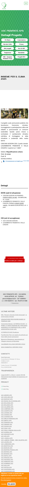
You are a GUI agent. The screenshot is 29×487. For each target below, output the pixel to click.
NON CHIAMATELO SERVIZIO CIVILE (11, 347)
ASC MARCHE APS (6, 448)
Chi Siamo (7, 40)
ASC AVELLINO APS (7, 397)
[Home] (5, 6)
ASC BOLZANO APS (7, 405)
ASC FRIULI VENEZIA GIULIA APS (11, 430)
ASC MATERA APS (6, 452)
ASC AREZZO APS (6, 395)
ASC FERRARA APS (7, 422)
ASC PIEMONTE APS (12, 30)
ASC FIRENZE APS (6, 424)
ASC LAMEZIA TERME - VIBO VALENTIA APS (14, 440)
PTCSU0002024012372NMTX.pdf (14, 161)
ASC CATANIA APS (6, 413)
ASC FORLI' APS (6, 428)
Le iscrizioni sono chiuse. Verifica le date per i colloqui (14, 259)
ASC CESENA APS (6, 415)
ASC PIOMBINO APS (7, 463)
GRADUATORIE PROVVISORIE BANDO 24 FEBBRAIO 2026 (13, 320)
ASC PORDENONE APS (8, 471)
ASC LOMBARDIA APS (7, 444)
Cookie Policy (6, 389)
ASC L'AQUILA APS (6, 438)
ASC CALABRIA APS (7, 407)
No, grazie (11, 484)
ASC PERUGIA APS (6, 458)
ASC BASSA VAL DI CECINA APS (10, 401)
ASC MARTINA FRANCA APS (9, 450)
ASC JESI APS (5, 436)
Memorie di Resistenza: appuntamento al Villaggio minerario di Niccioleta (12, 340)
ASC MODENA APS (6, 454)
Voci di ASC (21, 48)
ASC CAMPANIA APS (7, 409)
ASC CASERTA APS (7, 411)
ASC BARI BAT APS (7, 399)
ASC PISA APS (5, 465)
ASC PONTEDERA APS (8, 469)
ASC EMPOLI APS (6, 420)
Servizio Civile (7, 44)
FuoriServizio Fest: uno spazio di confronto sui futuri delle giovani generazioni (14, 336)
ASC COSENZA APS (7, 417)
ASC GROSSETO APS (7, 434)
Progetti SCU (21, 57)
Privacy (21, 44)
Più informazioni (6, 480)
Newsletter (21, 52)
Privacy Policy (6, 386)
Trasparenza (7, 52)
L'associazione (21, 40)
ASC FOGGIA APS (6, 426)
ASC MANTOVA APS (7, 446)
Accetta (3, 484)
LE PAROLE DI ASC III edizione (10, 332)
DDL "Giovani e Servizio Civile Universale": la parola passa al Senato (14, 316)
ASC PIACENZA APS (7, 459)
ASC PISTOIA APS (6, 467)
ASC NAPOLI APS (6, 456)
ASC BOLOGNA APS (7, 403)
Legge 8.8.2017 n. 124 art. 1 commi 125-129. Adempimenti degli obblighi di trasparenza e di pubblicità (14, 376)
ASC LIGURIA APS (6, 442)
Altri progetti (7, 48)
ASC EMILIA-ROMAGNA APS (9, 418)
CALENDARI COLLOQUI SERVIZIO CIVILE (13, 344)
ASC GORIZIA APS (6, 432)
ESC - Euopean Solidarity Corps (7, 57)
